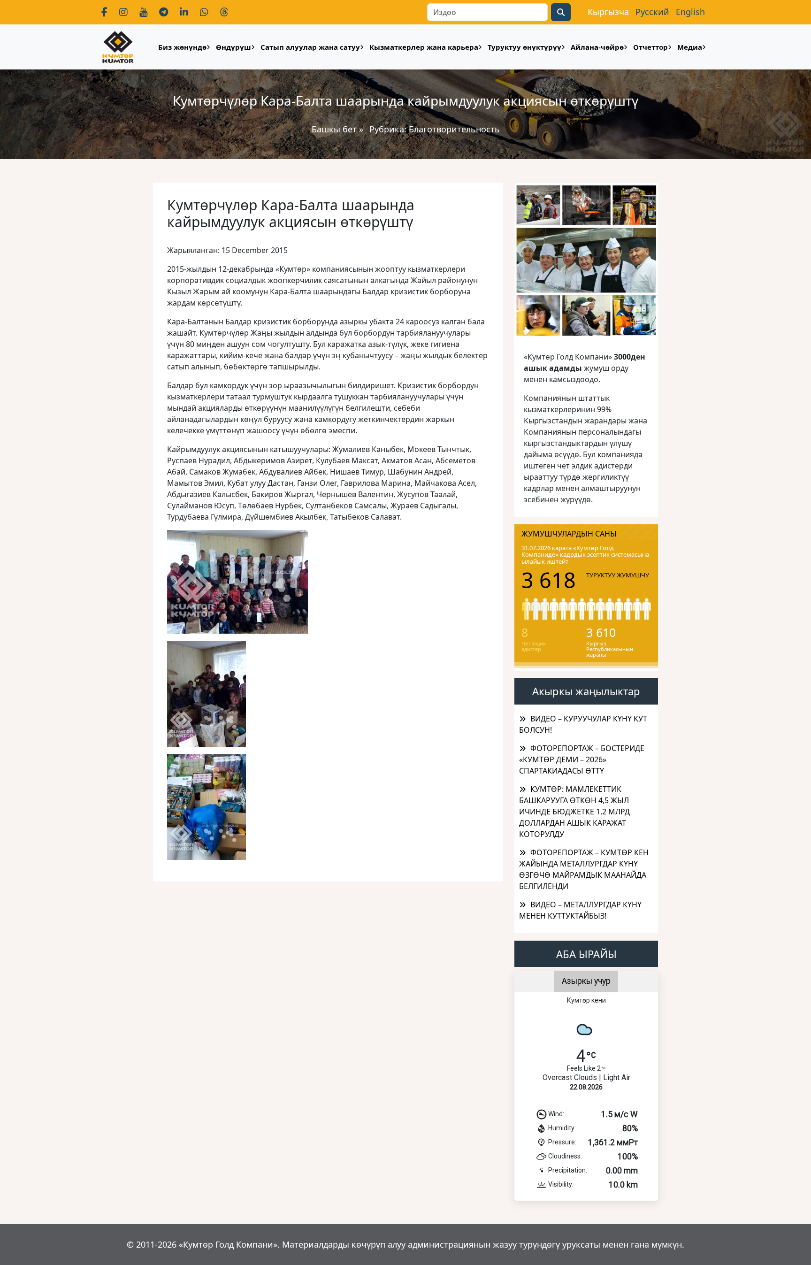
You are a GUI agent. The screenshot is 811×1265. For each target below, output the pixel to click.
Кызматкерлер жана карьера (423, 47)
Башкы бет (335, 129)
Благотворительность (454, 129)
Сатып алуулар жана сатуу (310, 47)
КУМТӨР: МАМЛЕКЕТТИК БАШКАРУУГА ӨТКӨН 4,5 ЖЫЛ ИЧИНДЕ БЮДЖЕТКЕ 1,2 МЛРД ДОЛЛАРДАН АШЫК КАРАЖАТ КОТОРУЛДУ (574, 811)
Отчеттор (650, 47)
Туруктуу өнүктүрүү (524, 47)
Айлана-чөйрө (597, 47)
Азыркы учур (586, 981)
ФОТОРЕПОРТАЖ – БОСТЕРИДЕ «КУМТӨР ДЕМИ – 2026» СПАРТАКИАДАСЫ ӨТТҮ (581, 759)
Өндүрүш (233, 47)
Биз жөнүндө (182, 47)
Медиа (689, 47)
